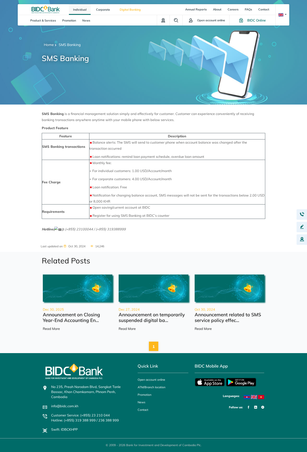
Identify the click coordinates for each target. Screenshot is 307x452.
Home (49, 44)
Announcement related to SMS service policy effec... (228, 317)
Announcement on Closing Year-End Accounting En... (71, 317)
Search (176, 20)
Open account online (151, 380)
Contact (263, 9)
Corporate (103, 9)
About (217, 9)
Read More (51, 329)
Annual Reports (196, 9)
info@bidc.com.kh (64, 406)
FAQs (248, 9)
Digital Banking (130, 9)
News (86, 20)
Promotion (69, 20)
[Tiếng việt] (261, 397)
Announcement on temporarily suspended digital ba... (152, 317)
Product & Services (43, 20)
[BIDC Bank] (45, 9)
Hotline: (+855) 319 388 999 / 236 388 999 (85, 420)
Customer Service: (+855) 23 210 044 (80, 415)
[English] (254, 397)
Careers (233, 9)
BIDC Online (256, 20)
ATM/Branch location (163, 20)
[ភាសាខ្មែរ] (247, 397)
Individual (79, 9)
